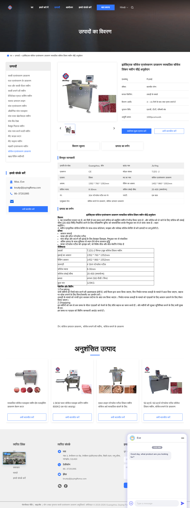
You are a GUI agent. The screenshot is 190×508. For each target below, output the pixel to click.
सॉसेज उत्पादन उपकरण (71, 326)
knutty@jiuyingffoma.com (27, 187)
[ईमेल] (12, 201)
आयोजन (69, 7)
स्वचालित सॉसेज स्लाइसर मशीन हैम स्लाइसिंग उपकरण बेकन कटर (26, 405)
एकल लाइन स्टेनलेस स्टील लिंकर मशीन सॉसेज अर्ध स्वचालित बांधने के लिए (115, 405)
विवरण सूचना (78, 146)
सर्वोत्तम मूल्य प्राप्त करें (136, 131)
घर (32, 7)
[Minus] (182, 438)
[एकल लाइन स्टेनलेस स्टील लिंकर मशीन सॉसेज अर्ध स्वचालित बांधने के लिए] (117, 380)
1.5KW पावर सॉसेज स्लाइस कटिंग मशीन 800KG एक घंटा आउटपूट (70, 405)
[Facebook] (66, 487)
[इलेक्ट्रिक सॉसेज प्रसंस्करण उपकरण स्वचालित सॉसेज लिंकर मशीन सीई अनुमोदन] (87, 92)
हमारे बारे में (43, 7)
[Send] (182, 503)
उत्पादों (57, 7)
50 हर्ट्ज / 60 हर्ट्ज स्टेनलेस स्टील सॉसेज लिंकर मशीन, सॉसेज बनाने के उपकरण (161, 405)
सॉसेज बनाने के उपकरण (113, 326)
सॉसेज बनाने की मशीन (92, 326)
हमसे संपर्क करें (85, 7)
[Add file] (131, 503)
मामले (15, 473)
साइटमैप (38, 505)
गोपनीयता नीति (27, 505)
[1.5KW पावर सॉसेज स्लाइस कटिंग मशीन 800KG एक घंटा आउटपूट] (72, 380)
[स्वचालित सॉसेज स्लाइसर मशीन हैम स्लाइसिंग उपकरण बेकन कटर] (26, 380)
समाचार (16, 467)
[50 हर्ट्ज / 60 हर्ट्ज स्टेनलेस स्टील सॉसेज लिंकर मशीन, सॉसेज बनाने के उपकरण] (163, 380)
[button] (11, 387)
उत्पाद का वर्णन (122, 146)
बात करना (105, 7)
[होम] (10, 7)
